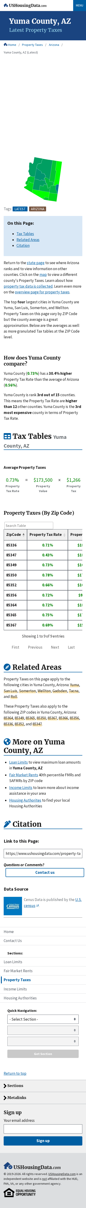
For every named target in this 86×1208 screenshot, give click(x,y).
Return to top (15, 1073)
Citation (23, 245)
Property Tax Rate (46, 534)
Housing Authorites (25, 800)
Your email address (19, 1120)
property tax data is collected (28, 286)
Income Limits (15, 989)
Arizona (54, 45)
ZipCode (13, 534)
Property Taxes (32, 45)
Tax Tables (25, 233)
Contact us (45, 872)
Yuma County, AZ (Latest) (21, 52)
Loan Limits (13, 961)
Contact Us (13, 940)
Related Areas (28, 239)
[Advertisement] (43, 110)
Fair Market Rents (18, 970)
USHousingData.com (62, 1174)
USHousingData (28, 5)
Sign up (43, 1140)
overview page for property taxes (42, 292)
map (43, 274)
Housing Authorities (20, 998)
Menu (79, 5)
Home (12, 45)
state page (35, 262)
